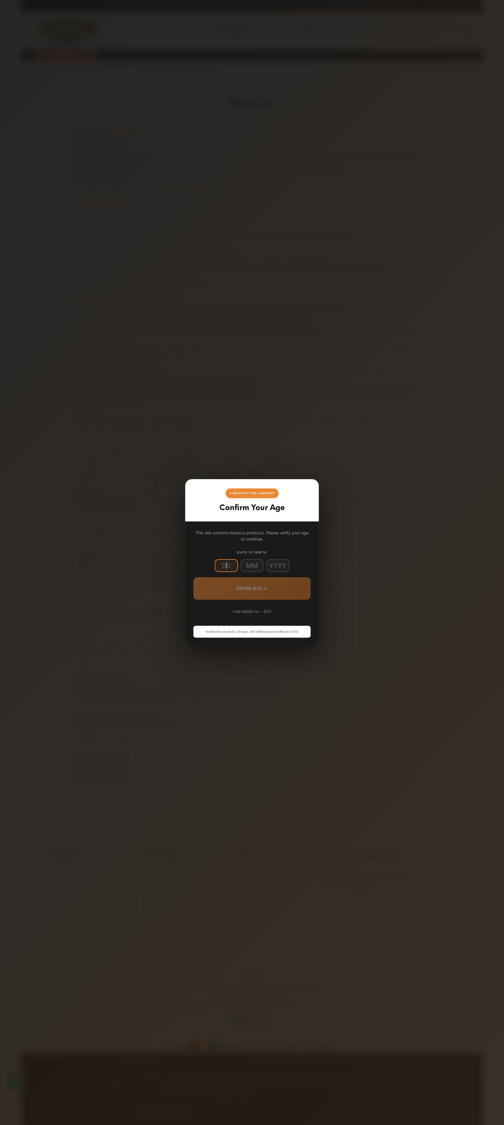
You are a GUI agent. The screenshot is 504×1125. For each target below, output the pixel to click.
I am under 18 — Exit (252, 611)
